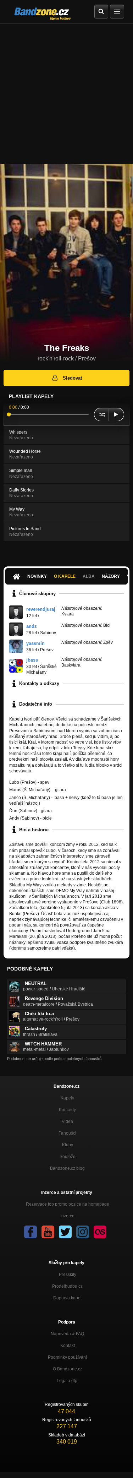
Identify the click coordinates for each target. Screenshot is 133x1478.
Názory (111, 576)
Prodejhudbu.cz (67, 1286)
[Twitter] (65, 1232)
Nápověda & (67, 1333)
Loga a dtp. (67, 1380)
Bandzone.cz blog (67, 1168)
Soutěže (68, 1156)
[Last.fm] (100, 1232)
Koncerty (67, 1109)
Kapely (67, 1098)
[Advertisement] (66, 93)
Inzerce (67, 1215)
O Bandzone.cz (67, 1368)
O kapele (65, 576)
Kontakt (67, 1345)
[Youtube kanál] (47, 1232)
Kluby (67, 1144)
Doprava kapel (67, 1297)
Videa (67, 1121)
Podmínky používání (67, 1357)
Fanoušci (67, 1133)
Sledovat (72, 378)
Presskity (67, 1274)
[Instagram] (82, 1232)
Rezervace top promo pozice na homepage (67, 1204)
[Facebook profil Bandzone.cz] (30, 1232)
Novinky (37, 576)
